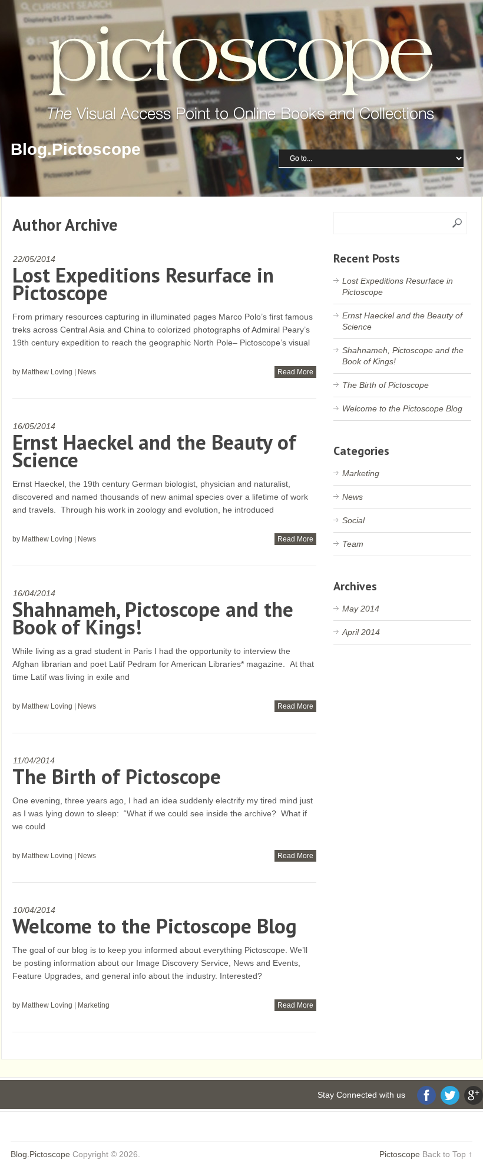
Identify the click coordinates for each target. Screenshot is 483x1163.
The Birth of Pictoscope (116, 776)
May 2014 (360, 608)
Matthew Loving (47, 372)
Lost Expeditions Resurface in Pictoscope (143, 283)
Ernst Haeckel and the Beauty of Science (154, 450)
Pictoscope (399, 1154)
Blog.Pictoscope (76, 149)
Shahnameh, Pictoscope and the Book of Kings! (152, 618)
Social (353, 520)
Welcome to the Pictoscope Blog (154, 925)
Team (352, 544)
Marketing (94, 1005)
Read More (295, 372)
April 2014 (361, 632)
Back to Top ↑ (447, 1154)
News (87, 372)
